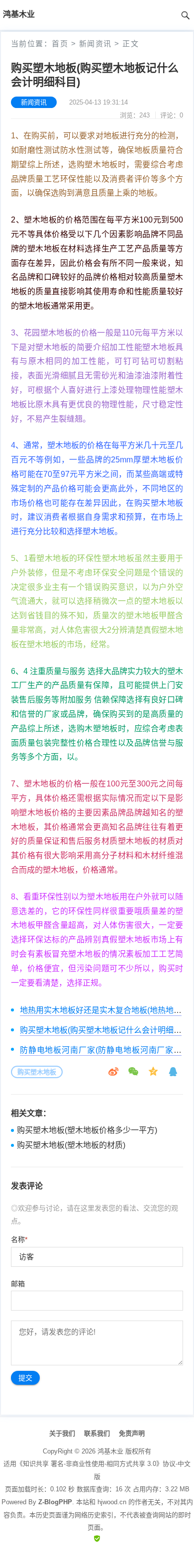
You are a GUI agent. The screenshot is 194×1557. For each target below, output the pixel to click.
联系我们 (97, 1433)
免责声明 (132, 1433)
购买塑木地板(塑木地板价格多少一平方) (87, 1130)
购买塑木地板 (36, 1072)
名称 (19, 1239)
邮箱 (18, 1284)
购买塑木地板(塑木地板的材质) (71, 1145)
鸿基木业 (110, 1451)
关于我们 (62, 1433)
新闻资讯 (95, 43)
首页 (60, 43)
